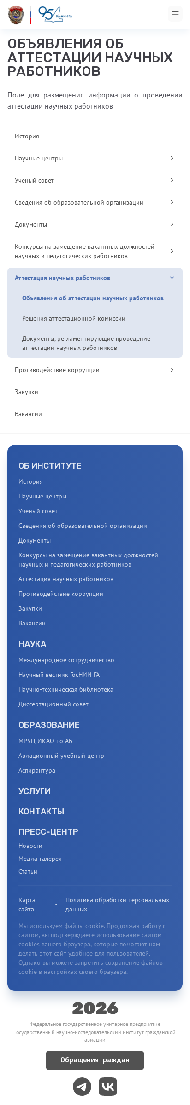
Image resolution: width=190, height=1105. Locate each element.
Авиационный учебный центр (61, 755)
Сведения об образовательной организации (82, 525)
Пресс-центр (48, 832)
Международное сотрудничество (66, 660)
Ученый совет (38, 511)
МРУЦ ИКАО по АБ (45, 741)
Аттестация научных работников (65, 579)
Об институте (50, 466)
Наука (32, 644)
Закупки (30, 608)
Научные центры (42, 496)
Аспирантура (36, 770)
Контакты (41, 812)
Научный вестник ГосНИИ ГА (59, 674)
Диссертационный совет (53, 704)
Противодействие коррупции (60, 594)
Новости (30, 846)
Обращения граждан (95, 1060)
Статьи (27, 871)
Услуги (34, 791)
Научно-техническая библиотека (65, 689)
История (30, 481)
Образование (49, 725)
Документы (34, 540)
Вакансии (32, 623)
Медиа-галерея (40, 858)
